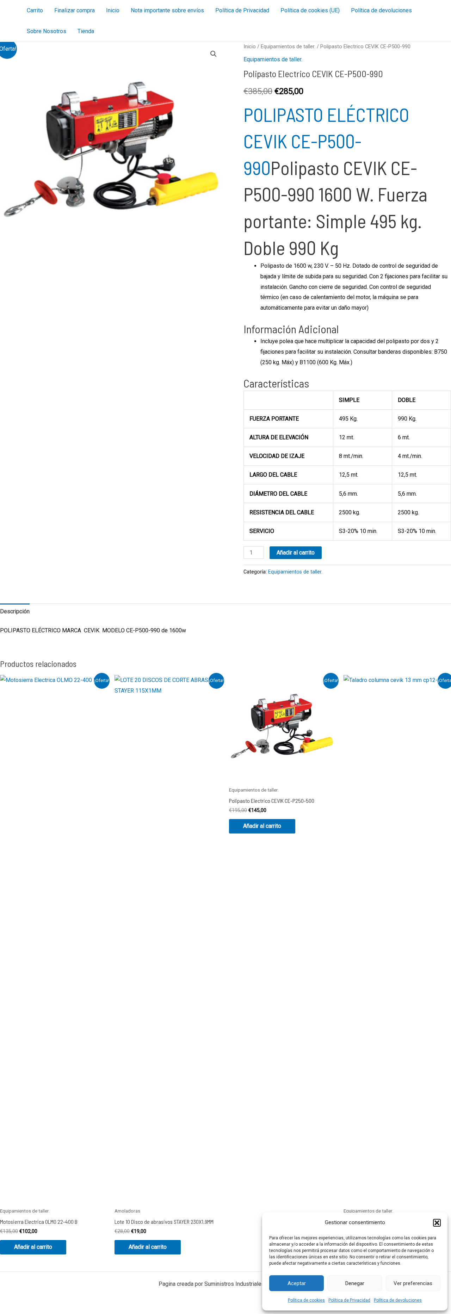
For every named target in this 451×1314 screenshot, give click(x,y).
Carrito (35, 10)
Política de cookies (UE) (310, 10)
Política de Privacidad (349, 1300)
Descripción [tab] (15, 611)
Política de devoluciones (398, 1300)
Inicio (112, 10)
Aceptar (297, 1283)
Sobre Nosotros (46, 31)
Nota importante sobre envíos (167, 10)
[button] (436, 1222)
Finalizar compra (74, 10)
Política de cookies (306, 1300)
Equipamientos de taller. (288, 46)
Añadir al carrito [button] (33, 1247)
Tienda (86, 31)
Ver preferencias (413, 1283)
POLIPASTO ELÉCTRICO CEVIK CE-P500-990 (326, 141)
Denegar (354, 1283)
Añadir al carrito (296, 552)
